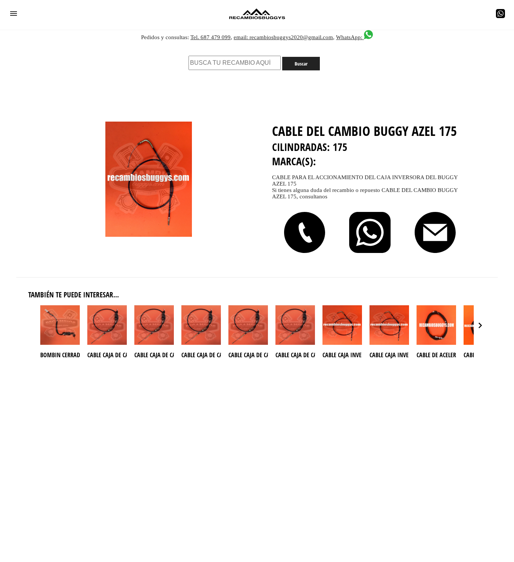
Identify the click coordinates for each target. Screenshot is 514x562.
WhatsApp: (350, 37)
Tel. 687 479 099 (210, 37)
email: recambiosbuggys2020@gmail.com (283, 37)
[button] (13, 13)
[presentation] (480, 325)
